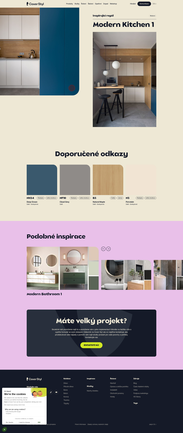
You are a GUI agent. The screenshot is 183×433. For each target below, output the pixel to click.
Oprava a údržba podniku (119, 387)
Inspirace (91, 379)
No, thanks (9, 422)
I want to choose (24, 422)
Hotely (112, 397)
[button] (4, 429)
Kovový (66, 397)
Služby (77, 4)
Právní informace (80, 424)
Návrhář (113, 383)
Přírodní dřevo (68, 387)
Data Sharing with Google (13, 411)
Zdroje (136, 379)
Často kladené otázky (141, 387)
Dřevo (66, 383)
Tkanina (66, 400)
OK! (39, 422)
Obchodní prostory (117, 393)
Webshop (113, 4)
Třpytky (66, 403)
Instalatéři (113, 390)
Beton (66, 393)
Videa (135, 390)
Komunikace (144, 4)
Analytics (8, 413)
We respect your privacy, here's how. (14, 405)
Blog (135, 383)
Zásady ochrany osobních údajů (97, 424)
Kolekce (67, 379)
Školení (90, 4)
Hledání (133, 4)
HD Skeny (137, 397)
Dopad (105, 4)
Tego (135, 403)
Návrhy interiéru (92, 391)
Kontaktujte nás (91, 345)
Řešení (113, 379)
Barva (66, 390)
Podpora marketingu (140, 393)
